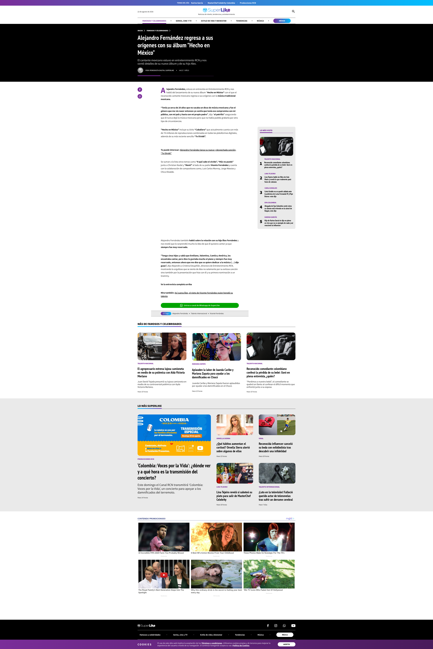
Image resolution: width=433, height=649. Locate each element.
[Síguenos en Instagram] (275, 626)
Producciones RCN (248, 3)
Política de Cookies (241, 645)
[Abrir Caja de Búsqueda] (293, 12)
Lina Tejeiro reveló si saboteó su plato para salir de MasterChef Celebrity (234, 496)
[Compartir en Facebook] (140, 89)
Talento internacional (199, 313)
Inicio (140, 31)
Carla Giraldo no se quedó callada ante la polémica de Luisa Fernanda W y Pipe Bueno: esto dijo (279, 194)
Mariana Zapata (199, 364)
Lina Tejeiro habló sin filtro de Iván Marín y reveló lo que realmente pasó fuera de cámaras (278, 179)
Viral (261, 438)
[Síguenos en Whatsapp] (284, 626)
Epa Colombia (270, 202)
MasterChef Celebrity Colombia (221, 3)
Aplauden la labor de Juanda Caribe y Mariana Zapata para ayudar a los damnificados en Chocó (212, 373)
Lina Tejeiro (270, 173)
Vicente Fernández (217, 313)
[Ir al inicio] (146, 626)
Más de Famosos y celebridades (160, 324)
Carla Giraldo (271, 188)
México (282, 21)
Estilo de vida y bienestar (213, 20)
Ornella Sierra (223, 438)
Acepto (286, 644)
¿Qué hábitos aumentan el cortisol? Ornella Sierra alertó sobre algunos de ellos (233, 447)
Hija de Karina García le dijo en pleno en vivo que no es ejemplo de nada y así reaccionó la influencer (279, 223)
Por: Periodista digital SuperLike (159, 70)
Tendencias (241, 20)
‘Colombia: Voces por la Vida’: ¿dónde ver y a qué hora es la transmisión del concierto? (174, 471)
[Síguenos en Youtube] (293, 626)
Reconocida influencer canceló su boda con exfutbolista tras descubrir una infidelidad (276, 447)
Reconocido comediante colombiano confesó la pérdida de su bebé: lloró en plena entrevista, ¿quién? (278, 165)
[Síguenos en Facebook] (268, 626)
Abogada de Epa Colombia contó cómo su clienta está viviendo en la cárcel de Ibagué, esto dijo (278, 208)
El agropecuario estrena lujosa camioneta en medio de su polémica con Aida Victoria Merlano (161, 372)
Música (260, 20)
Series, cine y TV (183, 20)
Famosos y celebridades (154, 20)
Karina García (197, 3)
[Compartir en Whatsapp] (140, 96)
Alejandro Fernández (180, 313)
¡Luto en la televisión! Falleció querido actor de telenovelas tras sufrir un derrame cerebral (276, 496)
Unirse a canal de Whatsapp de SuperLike (202, 305)
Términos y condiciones (212, 643)
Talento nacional (272, 159)
